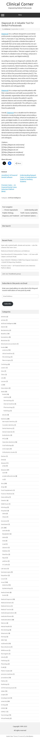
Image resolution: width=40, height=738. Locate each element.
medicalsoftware (6, 616)
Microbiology (6, 357)
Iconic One (9, 736)
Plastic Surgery (5, 670)
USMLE (3, 708)
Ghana (4, 517)
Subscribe (7, 304)
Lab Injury (4, 568)
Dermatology (8, 400)
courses (3, 381)
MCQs (4, 438)
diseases (3, 470)
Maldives (5, 551)
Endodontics (6, 435)
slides (3, 691)
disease (3, 463)
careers (3, 367)
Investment (4, 524)
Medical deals (5, 592)
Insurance (4, 521)
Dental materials (7, 432)
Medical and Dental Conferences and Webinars (15, 251)
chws (2, 371)
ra (3, 479)
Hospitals (4, 510)
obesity (3, 657)
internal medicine (9, 404)
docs (2, 483)
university (4, 701)
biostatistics (5, 337)
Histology (4, 507)
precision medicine (7, 674)
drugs (3, 487)
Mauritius (5, 554)
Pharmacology (8, 407)
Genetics (3, 500)
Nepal (4, 557)
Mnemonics (4, 633)
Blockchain (4, 340)
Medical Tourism (6, 609)
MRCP (3, 640)
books (3, 347)
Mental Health (5, 626)
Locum (3, 578)
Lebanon (5, 547)
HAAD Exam (4, 504)
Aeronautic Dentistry (8, 421)
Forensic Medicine (6, 493)
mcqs (2, 582)
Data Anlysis (5, 388)
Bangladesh (5, 534)
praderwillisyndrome (8, 476)
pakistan (5, 561)
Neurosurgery (6, 360)
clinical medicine (7, 353)
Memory (3, 623)
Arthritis (3, 316)
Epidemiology (6, 588)
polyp (4, 465)
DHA (2, 459)
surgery (3, 694)
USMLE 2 (3, 711)
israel (4, 544)
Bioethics (4, 333)
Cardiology (4, 364)
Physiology (4, 664)
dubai (4, 513)
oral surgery (6, 448)
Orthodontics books (8, 452)
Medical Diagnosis (6, 599)
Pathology (4, 660)
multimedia (4, 643)
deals (2, 391)
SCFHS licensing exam (7, 687)
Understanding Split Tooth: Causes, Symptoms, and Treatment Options (29, 213)
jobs (2, 527)
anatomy (5, 350)
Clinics (3, 374)
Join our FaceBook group (11, 274)
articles (3, 320)
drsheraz (7, 29)
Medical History (6, 606)
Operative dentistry (8, 442)
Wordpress (29, 736)
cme (2, 378)
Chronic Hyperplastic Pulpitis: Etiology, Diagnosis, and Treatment (10, 213)
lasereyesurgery (6, 572)
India (3, 540)
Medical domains (6, 602)
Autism (3, 327)
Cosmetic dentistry (8, 425)
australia (5, 530)
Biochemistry (5, 330)
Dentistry (4, 419)
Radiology (7, 410)
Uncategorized (5, 698)
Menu (20, 15)
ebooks (4, 415)
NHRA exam (4, 650)
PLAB (2, 667)
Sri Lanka (5, 564)
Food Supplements (7, 490)
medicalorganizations (7, 613)
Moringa (3, 636)
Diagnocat (4, 34)
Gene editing (5, 497)
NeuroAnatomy (5, 647)
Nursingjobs (4, 653)
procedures (4, 677)
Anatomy (5, 585)
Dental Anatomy (7, 428)
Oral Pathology (7, 445)
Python (3, 681)
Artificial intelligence (14, 197)
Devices (3, 456)
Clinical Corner (20, 4)
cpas (3, 472)
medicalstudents (6, 619)
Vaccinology (4, 715)
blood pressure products (9, 344)
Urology (3, 705)
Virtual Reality (5, 718)
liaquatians (4, 575)
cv (1, 384)
